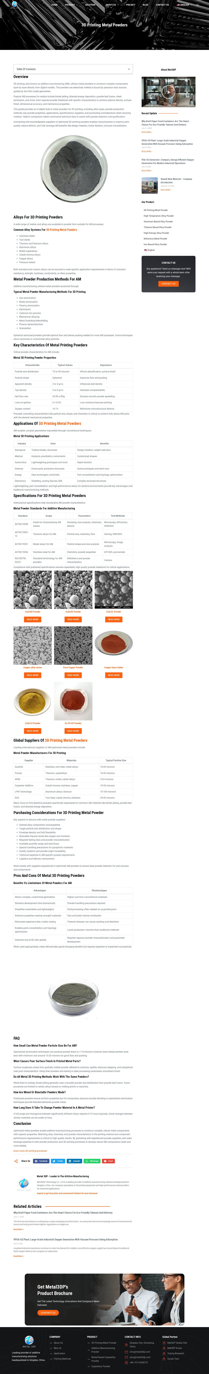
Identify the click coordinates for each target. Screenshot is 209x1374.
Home (54, 5)
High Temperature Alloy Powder (159, 216)
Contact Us (162, 5)
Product (70, 5)
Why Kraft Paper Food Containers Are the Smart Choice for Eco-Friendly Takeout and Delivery (63, 1212)
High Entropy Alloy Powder (156, 233)
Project (130, 5)
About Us (111, 5)
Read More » (147, 132)
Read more (32, 619)
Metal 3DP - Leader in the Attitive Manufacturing (63, 1176)
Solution (90, 5)
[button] (129, 69)
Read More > (19, 1229)
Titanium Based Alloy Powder (158, 227)
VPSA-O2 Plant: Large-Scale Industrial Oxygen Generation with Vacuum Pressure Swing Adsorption (66, 1239)
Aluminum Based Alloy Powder (158, 221)
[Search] (197, 5)
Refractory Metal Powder (155, 238)
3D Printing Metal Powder (156, 210)
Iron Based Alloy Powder (155, 244)
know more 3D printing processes (30, 1151)
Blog (145, 5)
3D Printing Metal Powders (61, 229)
